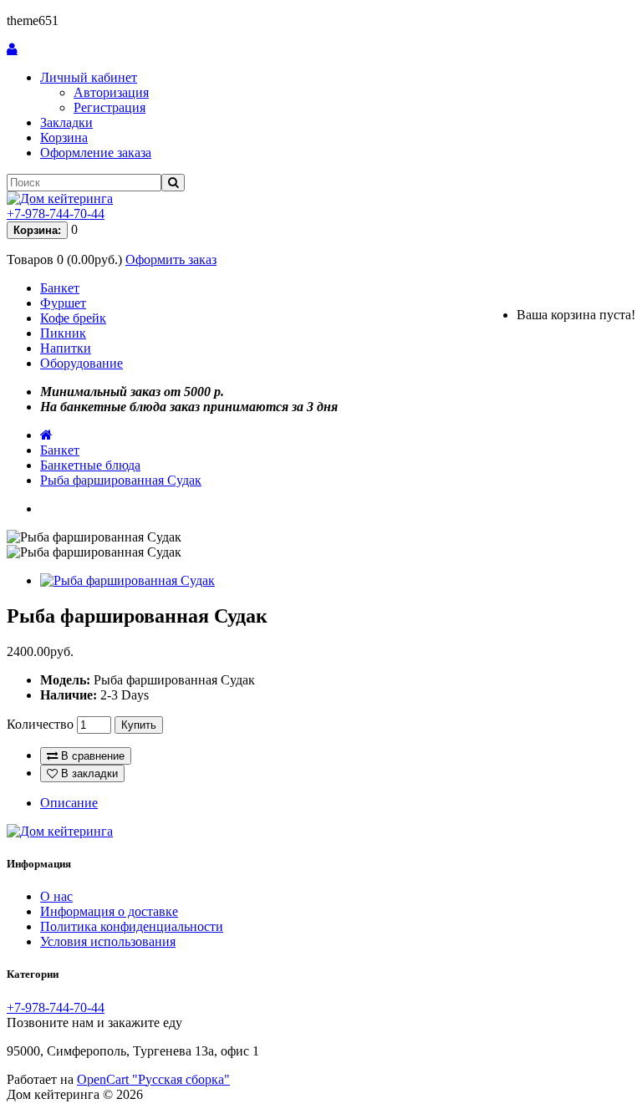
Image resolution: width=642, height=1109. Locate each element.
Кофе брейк (73, 318)
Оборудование (81, 363)
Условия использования (108, 941)
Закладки (66, 122)
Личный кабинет (88, 77)
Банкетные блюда (90, 465)
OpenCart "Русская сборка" (153, 1079)
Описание (69, 803)
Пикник (63, 333)
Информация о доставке (109, 911)
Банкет (59, 288)
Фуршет (63, 303)
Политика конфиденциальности (131, 926)
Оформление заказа (95, 152)
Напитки (65, 348)
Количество (40, 724)
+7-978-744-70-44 (55, 213)
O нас (56, 896)
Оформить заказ (171, 259)
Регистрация (109, 107)
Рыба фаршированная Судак (120, 480)
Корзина (64, 137)
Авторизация (111, 92)
